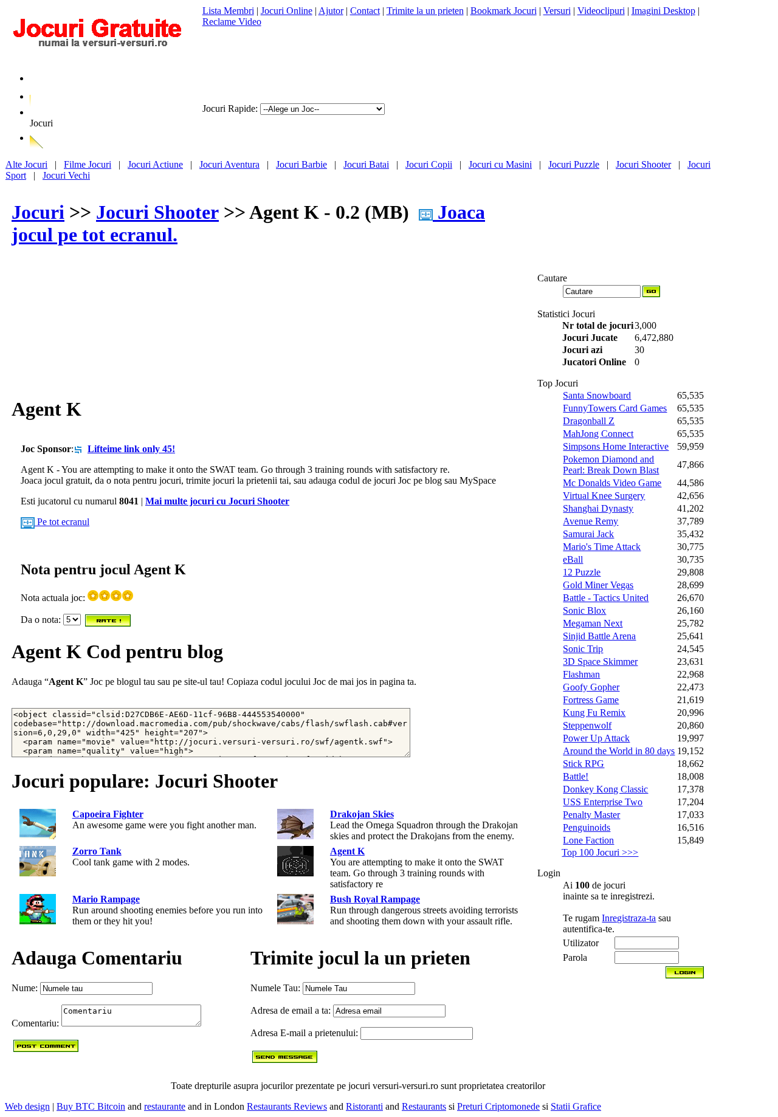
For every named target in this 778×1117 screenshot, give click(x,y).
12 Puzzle (582, 572)
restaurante (164, 1106)
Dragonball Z (588, 421)
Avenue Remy (590, 521)
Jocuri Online (286, 10)
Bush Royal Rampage (375, 899)
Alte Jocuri (26, 164)
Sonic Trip (583, 649)
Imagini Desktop (663, 10)
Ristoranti (364, 1106)
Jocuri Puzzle (573, 164)
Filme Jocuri (87, 164)
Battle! (575, 776)
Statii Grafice (576, 1106)
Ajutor (330, 10)
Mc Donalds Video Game (612, 483)
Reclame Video (231, 21)
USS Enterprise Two (602, 802)
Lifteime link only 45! (131, 449)
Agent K (347, 851)
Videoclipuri (601, 10)
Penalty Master (591, 814)
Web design (27, 1106)
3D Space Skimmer (600, 661)
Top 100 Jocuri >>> (600, 852)
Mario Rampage (106, 899)
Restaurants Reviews (287, 1106)
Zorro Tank (97, 851)
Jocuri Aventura (229, 164)
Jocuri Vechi (66, 175)
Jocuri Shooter (643, 164)
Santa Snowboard (597, 395)
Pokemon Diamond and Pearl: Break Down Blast (611, 464)
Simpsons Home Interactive (616, 446)
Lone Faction (588, 840)
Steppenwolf (587, 725)
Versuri (557, 10)
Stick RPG (583, 763)
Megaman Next (592, 623)
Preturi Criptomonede (498, 1106)
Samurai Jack (588, 534)
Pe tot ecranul (62, 522)
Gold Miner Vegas (598, 585)
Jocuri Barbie (301, 164)
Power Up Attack (596, 738)
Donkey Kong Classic (605, 789)
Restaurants (424, 1106)
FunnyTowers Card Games (615, 408)
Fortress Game (591, 700)
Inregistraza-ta (629, 918)
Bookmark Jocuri (503, 10)
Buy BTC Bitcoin (91, 1106)
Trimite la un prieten (425, 10)
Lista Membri (228, 10)
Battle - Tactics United (606, 598)
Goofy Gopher (591, 687)
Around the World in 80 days (619, 751)
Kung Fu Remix (594, 712)
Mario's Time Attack (602, 546)
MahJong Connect (598, 433)
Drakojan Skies (362, 814)
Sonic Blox (584, 610)
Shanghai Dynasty (598, 508)
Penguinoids (586, 827)
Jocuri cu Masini (500, 164)
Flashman (581, 674)
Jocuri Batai (366, 164)
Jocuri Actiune (155, 164)
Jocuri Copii (428, 164)
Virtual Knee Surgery (604, 495)
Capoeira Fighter (107, 814)
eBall (573, 559)
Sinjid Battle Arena (599, 636)
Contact (365, 10)
